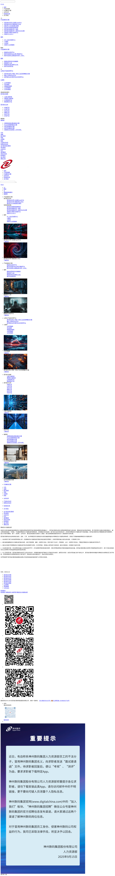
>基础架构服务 (8, 86)
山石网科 (6, 584)
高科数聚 (6, 586)
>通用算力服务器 (8, 98)
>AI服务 (6, 41)
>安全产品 (6, 110)
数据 (5, 189)
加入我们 (3, 157)
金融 (2, 134)
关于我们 (6, 179)
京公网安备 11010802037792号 (61, 700)
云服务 (2, 80)
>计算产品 (6, 109)
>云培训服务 (7, 89)
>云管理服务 (7, 82)
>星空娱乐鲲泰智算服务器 (11, 27)
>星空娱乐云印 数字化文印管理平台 (14, 77)
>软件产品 (6, 114)
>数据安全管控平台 (9, 52)
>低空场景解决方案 (9, 126)
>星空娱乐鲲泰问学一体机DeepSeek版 (14, 30)
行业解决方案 (7, 174)
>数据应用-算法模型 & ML (11, 64)
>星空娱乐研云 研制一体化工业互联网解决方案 (17, 73)
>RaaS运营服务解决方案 (10, 124)
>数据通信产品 (8, 101)
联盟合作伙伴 (4, 144)
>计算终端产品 (8, 100)
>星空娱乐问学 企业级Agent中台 (13, 22)
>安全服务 (6, 84)
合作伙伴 (6, 175)
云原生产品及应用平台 (7, 70)
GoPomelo (6, 588)
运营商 (2, 139)
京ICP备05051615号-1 (45, 700)
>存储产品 (6, 107)
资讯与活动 (4, 153)
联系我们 (3, 155)
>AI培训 (6, 43)
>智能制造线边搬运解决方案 (11, 123)
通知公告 (3, 158)
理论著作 (3, 147)
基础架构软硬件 (8, 192)
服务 (2, 37)
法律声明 (13, 592)
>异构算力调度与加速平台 (11, 32)
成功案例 (3, 152)
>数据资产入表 (8, 63)
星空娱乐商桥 (7, 583)
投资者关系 (7, 177)
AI (4, 187)
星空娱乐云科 (4, 104)
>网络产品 (6, 112)
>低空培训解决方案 (9, 128)
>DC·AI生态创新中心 (9, 40)
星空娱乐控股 (7, 574)
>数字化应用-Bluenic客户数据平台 (13, 54)
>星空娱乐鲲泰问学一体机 (11, 29)
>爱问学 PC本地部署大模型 (11, 26)
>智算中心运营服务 (9, 44)
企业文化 (3, 149)
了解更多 (6, 241)
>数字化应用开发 (8, 66)
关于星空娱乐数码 (6, 145)
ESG (2, 150)
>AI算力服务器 (8, 96)
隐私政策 (8, 592)
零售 (2, 137)
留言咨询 (6, 720)
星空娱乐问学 (7, 578)
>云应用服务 (7, 87)
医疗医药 (3, 136)
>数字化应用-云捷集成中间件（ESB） (14, 55)
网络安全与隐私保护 (22, 592)
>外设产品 (6, 115)
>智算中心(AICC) (8, 34)
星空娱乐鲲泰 (4, 94)
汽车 (2, 132)
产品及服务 (7, 172)
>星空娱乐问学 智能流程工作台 (12, 24)
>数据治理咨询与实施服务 (11, 61)
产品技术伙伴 (4, 142)
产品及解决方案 (5, 19)
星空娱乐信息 (7, 576)
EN (3, 4)
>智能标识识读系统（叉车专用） (13, 129)
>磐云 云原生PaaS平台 (10, 75)
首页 (5, 170)
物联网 (2, 120)
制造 (2, 141)
